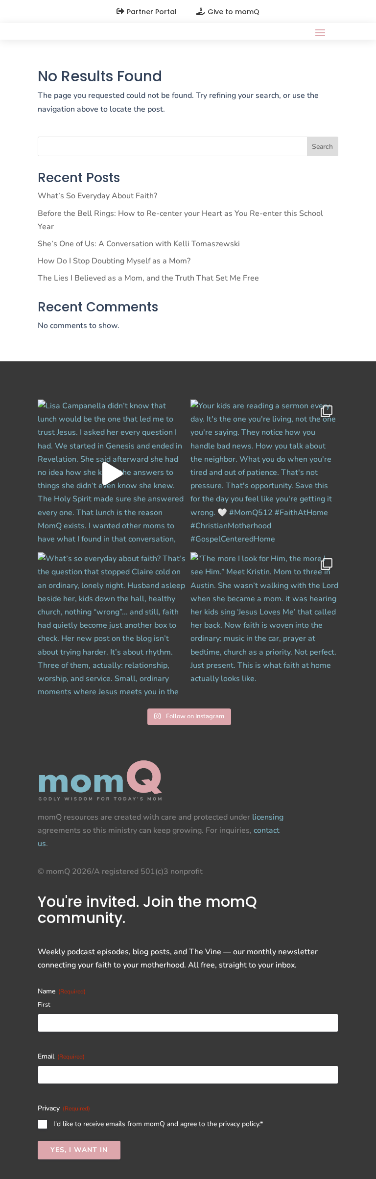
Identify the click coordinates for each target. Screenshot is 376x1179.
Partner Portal (152, 12)
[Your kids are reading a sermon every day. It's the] (264, 473)
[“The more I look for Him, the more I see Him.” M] (264, 626)
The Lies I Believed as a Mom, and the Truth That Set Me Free (148, 278)
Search (322, 146)
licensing (267, 817)
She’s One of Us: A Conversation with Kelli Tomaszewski (139, 243)
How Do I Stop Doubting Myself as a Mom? (114, 261)
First (44, 1004)
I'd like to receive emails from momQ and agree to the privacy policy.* (158, 1124)
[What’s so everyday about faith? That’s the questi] (112, 626)
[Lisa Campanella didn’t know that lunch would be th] (112, 473)
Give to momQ (233, 12)
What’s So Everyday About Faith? (97, 195)
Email (61, 1056)
